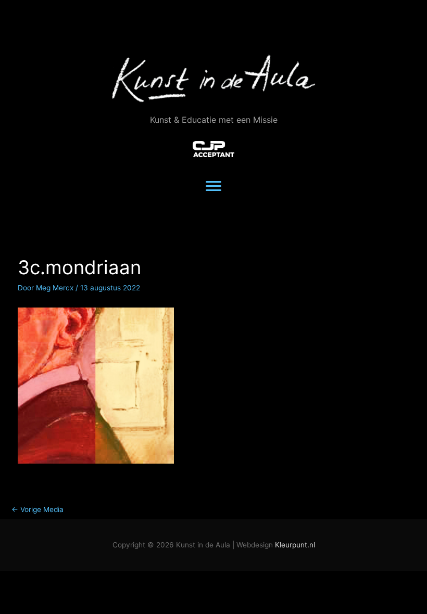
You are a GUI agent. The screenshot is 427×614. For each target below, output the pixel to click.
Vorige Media (37, 509)
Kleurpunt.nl (295, 545)
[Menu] (213, 186)
